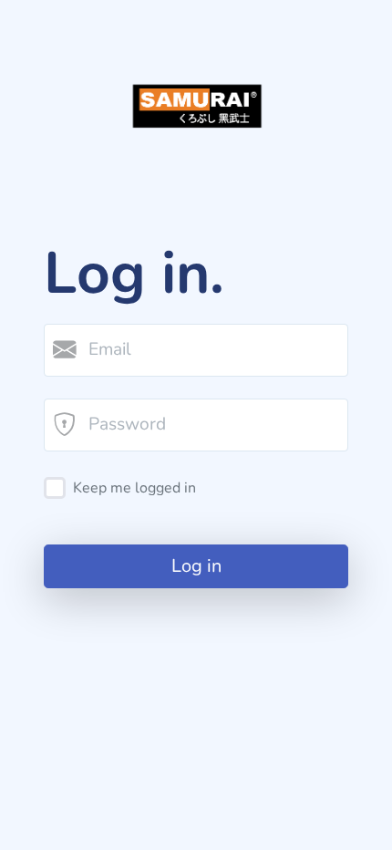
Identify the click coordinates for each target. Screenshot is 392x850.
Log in (196, 566)
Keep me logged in (134, 488)
